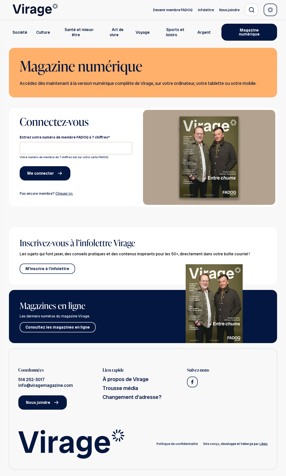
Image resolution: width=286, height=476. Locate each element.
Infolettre (206, 10)
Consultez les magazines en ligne (57, 327)
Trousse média (120, 388)
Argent (204, 32)
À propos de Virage (126, 379)
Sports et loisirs (175, 32)
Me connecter (40, 173)
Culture (43, 32)
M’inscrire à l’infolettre (47, 268)
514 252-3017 (31, 379)
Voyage (143, 32)
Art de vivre (117, 32)
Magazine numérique (249, 32)
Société (20, 32)
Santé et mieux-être (79, 32)
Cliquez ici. (64, 193)
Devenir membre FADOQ (173, 10)
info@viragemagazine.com (45, 385)
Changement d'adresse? (132, 397)
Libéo (263, 444)
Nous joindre (229, 10)
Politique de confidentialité (177, 443)
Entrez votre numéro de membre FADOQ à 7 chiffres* (65, 137)
